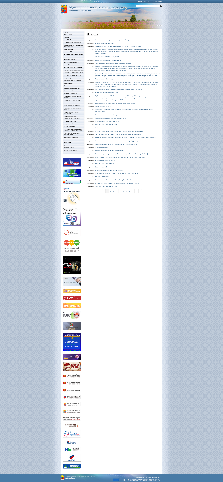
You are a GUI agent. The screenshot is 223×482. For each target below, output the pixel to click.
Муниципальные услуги (70, 93)
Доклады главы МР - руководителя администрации (73, 45)
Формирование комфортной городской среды (72, 133)
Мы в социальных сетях (70, 150)
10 (136, 191)
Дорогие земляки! (101, 167)
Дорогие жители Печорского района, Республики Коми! (113, 180)
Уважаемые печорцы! (102, 176)
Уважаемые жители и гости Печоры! (106, 115)
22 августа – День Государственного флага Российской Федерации (117, 183)
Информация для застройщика (72, 75)
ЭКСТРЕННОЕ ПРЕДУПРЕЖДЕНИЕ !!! (108, 60)
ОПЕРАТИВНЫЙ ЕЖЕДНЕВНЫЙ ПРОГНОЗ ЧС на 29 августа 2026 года (118, 46)
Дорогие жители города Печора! (105, 160)
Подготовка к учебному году (104, 79)
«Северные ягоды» (101, 147)
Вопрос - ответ (68, 142)
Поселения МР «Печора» (71, 51)
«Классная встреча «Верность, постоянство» (109, 150)
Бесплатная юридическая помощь (73, 54)
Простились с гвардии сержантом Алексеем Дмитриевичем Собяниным (118, 89)
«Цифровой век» (156, 477)
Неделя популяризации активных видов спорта (110, 118)
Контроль (66, 153)
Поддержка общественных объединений (71, 112)
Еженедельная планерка (103, 106)
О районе (66, 37)
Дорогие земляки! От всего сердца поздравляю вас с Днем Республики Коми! (120, 157)
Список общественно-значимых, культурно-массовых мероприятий (73, 129)
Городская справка (69, 147)
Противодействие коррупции (72, 118)
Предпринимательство (70, 116)
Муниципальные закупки (71, 85)
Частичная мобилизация (71, 137)
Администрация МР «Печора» (72, 42)
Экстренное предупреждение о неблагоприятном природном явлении (118, 134)
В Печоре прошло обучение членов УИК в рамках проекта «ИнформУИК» (119, 131)
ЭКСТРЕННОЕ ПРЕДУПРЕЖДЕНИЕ (107, 57)
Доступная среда (68, 49)
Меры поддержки (68, 83)
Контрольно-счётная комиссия (72, 80)
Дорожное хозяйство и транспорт (73, 67)
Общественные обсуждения (72, 103)
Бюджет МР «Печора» (70, 59)
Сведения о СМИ (68, 124)
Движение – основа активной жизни (106, 92)
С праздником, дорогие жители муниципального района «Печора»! (116, 173)
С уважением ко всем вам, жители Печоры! (109, 170)
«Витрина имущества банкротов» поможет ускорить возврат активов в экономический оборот (125, 137)
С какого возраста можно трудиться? (107, 121)
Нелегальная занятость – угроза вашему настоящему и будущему (116, 141)
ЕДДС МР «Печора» (69, 145)
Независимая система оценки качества (72, 96)
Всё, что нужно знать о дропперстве (106, 128)
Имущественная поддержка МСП (73, 72)
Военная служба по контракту (72, 62)
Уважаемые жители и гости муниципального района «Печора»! (115, 103)
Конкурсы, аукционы (69, 78)
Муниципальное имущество (72, 88)
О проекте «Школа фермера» (104, 43)
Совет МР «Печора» (69, 40)
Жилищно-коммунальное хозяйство (74, 70)
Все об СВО (67, 65)
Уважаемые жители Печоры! (104, 163)
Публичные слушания (70, 121)
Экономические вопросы (71, 139)
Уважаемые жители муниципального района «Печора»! (113, 40)
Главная (66, 32)
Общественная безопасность (72, 100)
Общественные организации (72, 105)
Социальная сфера (69, 126)
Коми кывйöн (143, 1)
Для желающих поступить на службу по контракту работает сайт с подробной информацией (125, 154)
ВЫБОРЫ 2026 (68, 34)
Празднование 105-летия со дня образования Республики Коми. (116, 144)
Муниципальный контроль (71, 91)
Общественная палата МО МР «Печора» (72, 108)
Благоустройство (68, 57)
